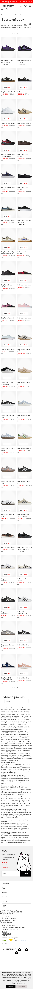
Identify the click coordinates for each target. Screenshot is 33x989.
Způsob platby (6, 933)
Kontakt (4, 936)
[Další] (30, 701)
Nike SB (4, 892)
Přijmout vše (11, 986)
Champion (5, 897)
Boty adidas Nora (23, 645)
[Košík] (30, 6)
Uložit (26, 873)
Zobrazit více (5, 701)
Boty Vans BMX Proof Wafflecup (6, 679)
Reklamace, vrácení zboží (10, 929)
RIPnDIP (4, 901)
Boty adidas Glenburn (24, 123)
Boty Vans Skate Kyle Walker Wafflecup (8, 253)
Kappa (4, 906)
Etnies (24, 766)
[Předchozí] (2, 701)
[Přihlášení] (21, 6)
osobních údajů (21, 983)
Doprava (4, 931)
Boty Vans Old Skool (8, 92)
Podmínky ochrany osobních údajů (13, 927)
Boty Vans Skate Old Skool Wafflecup (8, 155)
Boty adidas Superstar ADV (6, 579)
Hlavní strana (5, 15)
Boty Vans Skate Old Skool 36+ (8, 188)
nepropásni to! (25, 2)
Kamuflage (5, 883)
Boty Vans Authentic (24, 92)
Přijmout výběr (21, 986)
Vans (3, 888)
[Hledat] (6, 9)
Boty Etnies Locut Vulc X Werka (7, 61)
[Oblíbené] (25, 6)
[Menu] (2, 9)
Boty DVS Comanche (8, 123)
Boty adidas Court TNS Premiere (7, 383)
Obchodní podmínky (8, 925)
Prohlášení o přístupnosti (10, 938)
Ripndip (6, 767)
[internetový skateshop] (7, 6)
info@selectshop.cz (6, 914)
